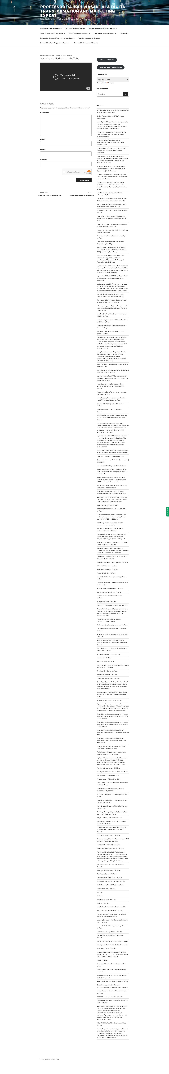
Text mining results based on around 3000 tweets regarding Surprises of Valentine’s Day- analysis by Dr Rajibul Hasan (112, 716)
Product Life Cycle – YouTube (106, 573)
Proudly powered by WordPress (49, 1059)
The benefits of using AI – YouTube (108, 775)
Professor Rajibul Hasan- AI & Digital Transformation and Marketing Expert (84, 11)
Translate (111, 83)
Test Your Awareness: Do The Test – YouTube (111, 881)
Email (43, 149)
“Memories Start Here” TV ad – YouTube (109, 877)
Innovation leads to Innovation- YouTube (109, 700)
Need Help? (168, 511)
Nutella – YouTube (102, 960)
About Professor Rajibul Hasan (50, 28)
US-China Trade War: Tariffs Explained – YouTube (112, 562)
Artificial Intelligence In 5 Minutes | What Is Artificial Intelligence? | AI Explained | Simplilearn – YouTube (112, 642)
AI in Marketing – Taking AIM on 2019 (108, 779)
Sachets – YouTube (103, 903)
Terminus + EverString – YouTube (107, 671)
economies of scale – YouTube (106, 601)
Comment (44, 113)
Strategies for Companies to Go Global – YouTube (112, 605)
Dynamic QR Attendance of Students (86, 43)
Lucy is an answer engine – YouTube (108, 678)
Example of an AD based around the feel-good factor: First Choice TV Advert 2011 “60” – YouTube (111, 829)
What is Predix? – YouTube (105, 661)
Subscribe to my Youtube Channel (111, 67)
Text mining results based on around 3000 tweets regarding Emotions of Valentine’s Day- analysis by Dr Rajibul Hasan (112, 724)
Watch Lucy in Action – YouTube (107, 674)
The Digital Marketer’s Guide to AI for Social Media (112, 772)
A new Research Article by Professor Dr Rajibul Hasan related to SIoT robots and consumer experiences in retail (111, 134)
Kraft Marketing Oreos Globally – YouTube (110, 588)
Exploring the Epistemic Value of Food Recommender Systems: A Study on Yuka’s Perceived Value (110, 142)
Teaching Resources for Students (89, 38)
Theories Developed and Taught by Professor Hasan (56, 38)
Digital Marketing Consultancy (78, 33)
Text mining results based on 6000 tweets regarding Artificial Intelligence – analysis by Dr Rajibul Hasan (111, 740)
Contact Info (125, 33)
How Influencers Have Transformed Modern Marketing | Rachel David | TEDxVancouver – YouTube (111, 386)
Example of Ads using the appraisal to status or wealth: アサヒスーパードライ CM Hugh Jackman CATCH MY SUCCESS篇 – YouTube (112, 954)
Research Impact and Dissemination (51, 33)
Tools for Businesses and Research (104, 33)
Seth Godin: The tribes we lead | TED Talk (109, 910)
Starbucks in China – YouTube (106, 899)
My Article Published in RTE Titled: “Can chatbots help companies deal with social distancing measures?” (112, 278)
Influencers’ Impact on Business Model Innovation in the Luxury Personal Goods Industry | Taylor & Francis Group (112, 308)
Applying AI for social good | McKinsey (109, 768)
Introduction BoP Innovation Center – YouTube (111, 907)
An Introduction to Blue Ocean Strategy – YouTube (112, 981)
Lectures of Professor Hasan (74, 28)
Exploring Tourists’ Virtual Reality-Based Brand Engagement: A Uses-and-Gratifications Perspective (111, 150)
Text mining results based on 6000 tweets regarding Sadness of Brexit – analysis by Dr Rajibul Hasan (113, 732)
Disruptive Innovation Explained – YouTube (110, 456)
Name (43, 139)
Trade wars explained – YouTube (107, 566)
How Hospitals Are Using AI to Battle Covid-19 (111, 466)
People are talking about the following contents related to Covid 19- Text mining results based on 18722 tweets (112, 472)
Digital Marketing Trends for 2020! (107, 505)
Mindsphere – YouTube (104, 658)
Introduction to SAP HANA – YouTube (108, 654)
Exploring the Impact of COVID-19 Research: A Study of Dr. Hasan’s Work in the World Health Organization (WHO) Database (111, 169)
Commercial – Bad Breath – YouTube (108, 845)
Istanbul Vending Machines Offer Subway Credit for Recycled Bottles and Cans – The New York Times (112, 694)
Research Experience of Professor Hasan (102, 28)
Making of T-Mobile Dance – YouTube (108, 870)
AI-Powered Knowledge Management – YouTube (112, 625)
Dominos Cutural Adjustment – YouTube (109, 592)
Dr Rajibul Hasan (65, 55)
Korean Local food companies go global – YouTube (112, 941)
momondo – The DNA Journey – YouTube (110, 996)
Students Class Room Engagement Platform (54, 43)
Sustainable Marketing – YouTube (107, 569)
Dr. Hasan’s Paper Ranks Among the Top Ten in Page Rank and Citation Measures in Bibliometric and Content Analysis (112, 177)
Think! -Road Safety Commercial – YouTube (110, 848)
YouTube (99, 892)
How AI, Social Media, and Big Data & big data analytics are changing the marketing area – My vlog (111, 218)
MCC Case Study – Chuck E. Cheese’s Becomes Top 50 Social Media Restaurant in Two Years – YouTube (112, 418)
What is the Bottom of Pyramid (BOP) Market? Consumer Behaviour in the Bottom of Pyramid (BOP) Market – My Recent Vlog (111, 250)
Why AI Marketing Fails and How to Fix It (109, 818)
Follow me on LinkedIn (107, 60)
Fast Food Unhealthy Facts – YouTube (108, 835)
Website (43, 160)
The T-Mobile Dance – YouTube (106, 874)
